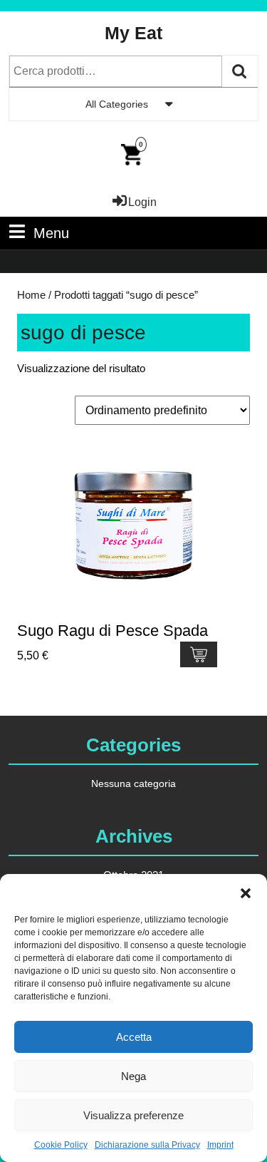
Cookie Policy (61, 1145)
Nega (133, 1076)
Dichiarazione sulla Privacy (147, 1145)
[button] (246, 892)
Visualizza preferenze (133, 1115)
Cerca (240, 71)
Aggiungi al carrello (198, 654)
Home (31, 295)
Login (142, 202)
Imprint (220, 1145)
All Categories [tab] (116, 104)
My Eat (133, 33)
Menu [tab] (51, 233)
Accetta (134, 1037)
